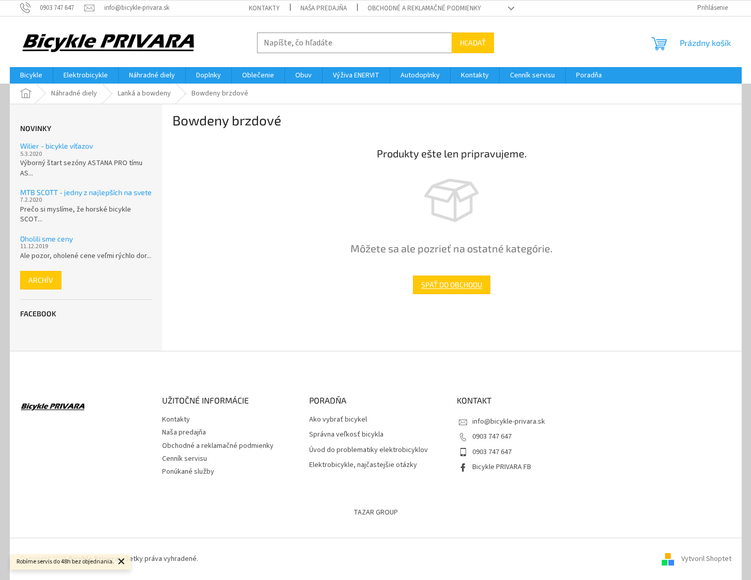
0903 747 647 (492, 436)
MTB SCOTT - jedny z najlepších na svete (86, 192)
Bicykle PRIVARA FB (501, 467)
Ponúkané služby (188, 471)
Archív (40, 280)
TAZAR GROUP (376, 512)
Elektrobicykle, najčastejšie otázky (363, 465)
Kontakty (264, 8)
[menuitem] (31, 75)
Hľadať (473, 42)
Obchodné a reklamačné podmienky (424, 8)
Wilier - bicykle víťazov (56, 146)
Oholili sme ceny (46, 239)
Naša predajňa (323, 8)
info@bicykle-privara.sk (508, 421)
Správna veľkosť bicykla (346, 435)
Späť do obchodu (451, 284)
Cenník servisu (184, 459)
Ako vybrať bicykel (338, 420)
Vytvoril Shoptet (706, 559)
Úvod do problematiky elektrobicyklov (368, 450)
